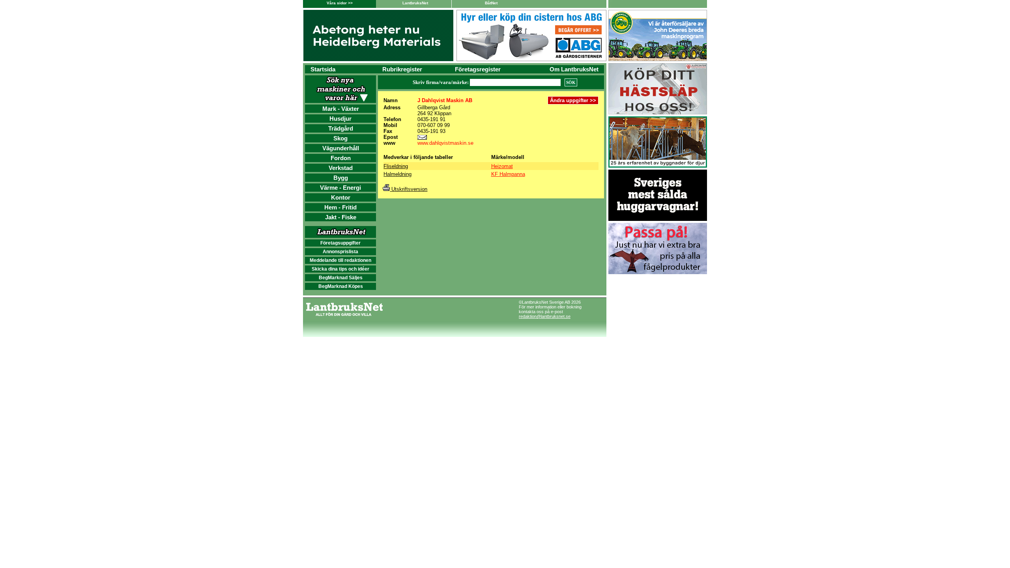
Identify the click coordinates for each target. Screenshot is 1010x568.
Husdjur (340, 118)
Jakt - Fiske (340, 217)
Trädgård (340, 128)
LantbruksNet (415, 3)
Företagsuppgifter (340, 243)
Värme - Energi (340, 187)
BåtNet (491, 3)
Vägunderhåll (340, 148)
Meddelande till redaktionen (340, 260)
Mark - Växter (340, 108)
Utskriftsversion (408, 189)
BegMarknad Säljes (341, 277)
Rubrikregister (402, 69)
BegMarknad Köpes (340, 286)
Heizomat (502, 166)
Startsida (322, 69)
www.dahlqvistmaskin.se (445, 143)
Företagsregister (478, 69)
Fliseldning (395, 166)
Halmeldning (397, 174)
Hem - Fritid (340, 207)
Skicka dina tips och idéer (340, 269)
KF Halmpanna (508, 174)
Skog (340, 138)
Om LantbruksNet (574, 69)
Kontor (340, 197)
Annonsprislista (340, 251)
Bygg (340, 177)
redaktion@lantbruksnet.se (544, 316)
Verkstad (341, 167)
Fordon (341, 158)
